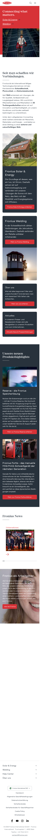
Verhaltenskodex (20, 804)
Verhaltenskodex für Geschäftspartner (20, 807)
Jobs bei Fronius (10, 606)
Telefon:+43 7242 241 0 (19, 832)
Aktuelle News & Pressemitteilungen (20, 332)
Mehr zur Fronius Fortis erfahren (20, 497)
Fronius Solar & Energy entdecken (19, 207)
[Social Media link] (12, 821)
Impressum (20, 793)
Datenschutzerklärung (20, 800)
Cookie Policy (20, 811)
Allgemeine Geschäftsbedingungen (20, 796)
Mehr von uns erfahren (19, 304)
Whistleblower (20, 815)
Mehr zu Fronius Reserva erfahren (19, 432)
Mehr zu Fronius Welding (20, 242)
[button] (20, 765)
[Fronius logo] (7, 3)
